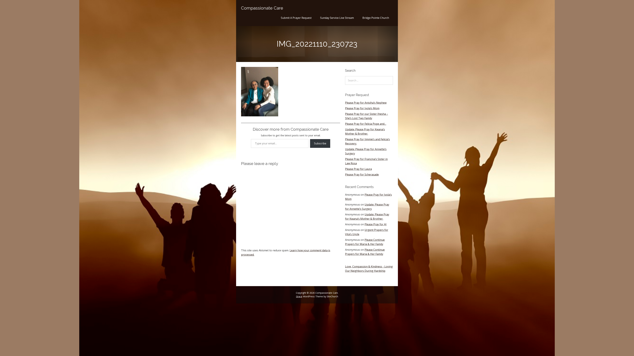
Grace (299, 296)
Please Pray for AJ (376, 224)
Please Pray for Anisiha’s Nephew (366, 102)
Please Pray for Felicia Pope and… (365, 124)
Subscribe (320, 143)
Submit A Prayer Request (296, 18)
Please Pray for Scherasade (362, 174)
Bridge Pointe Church (375, 18)
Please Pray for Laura (358, 169)
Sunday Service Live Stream (337, 18)
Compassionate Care (262, 8)
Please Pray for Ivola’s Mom (362, 108)
